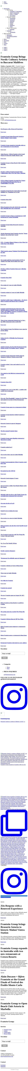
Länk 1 (5, 47)
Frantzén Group (8, 1029)
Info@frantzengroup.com (7, 1056)
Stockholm (12, 18)
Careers (5, 3)
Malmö (11, 22)
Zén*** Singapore (14, 12)
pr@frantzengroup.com (10, 120)
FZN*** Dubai (14, 14)
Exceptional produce (12, 36)
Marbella (12, 21)
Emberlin (9, 31)
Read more (3, 917)
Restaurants (6, 8)
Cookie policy (7, 1032)
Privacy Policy (7, 1033)
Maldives (12, 25)
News (5, 39)
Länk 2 (5, 48)
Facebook (3, 1065)
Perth (11, 26)
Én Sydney (12, 15)
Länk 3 (5, 50)
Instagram (3, 1066)
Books (8, 37)
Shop (5, 2)
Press (5, 42)
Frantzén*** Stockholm (16, 11)
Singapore (12, 19)
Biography (9, 35)
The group (6, 40)
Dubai (11, 24)
